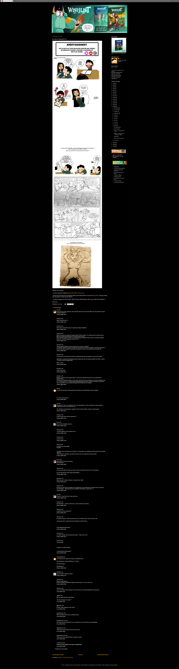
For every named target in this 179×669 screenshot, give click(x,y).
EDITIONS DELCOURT (116, 75)
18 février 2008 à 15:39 (61, 322)
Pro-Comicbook (117, 127)
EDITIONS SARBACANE (117, 72)
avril (115, 122)
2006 (114, 144)
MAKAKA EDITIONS (116, 74)
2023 (114, 83)
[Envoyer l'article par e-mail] (65, 304)
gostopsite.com (60, 613)
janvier (115, 140)
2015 (114, 94)
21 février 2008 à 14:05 (61, 529)
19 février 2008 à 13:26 (61, 433)
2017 (114, 90)
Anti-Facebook (117, 129)
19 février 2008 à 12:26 (61, 425)
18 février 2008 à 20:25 (61, 364)
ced (57, 309)
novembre (116, 109)
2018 (114, 88)
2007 (114, 142)
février (115, 125)
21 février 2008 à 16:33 (61, 536)
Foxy (58, 422)
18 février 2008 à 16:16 (61, 329)
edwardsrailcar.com (61, 635)
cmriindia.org (60, 642)
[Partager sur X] (70, 304)
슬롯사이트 (59, 605)
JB (57, 388)
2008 (114, 106)
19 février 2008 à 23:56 (61, 497)
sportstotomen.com (61, 620)
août (115, 115)
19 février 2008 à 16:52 (61, 455)
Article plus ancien (102, 654)
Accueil (80, 654)
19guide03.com (60, 627)
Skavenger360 (60, 557)
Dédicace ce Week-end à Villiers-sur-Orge (119, 134)
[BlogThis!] (69, 304)
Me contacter (114, 67)
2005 (114, 146)
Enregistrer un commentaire (61, 648)
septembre (116, 113)
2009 (114, 104)
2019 (114, 86)
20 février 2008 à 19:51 (61, 512)
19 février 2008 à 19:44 (61, 474)
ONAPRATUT (114, 78)
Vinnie (58, 459)
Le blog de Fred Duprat (119, 182)
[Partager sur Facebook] (71, 304)
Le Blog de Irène (117, 176)
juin (115, 118)
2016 (114, 92)
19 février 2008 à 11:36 (61, 418)
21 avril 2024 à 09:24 (61, 609)
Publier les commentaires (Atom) (66, 657)
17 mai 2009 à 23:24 (61, 601)
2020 (114, 85)
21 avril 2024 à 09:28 (61, 646)
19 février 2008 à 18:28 (61, 464)
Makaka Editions (95, 295)
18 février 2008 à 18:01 (61, 350)
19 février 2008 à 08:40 (61, 384)
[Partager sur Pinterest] (73, 304)
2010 (114, 102)
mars (115, 123)
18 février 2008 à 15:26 (61, 314)
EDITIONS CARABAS (116, 77)
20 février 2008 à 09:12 (61, 505)
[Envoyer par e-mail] (67, 304)
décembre (116, 107)
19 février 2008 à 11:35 (61, 410)
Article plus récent (57, 654)
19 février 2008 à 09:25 (61, 399)
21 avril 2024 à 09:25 (61, 624)
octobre (116, 111)
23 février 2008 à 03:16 (61, 568)
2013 (114, 97)
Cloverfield (116, 136)
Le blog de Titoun (118, 180)
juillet (115, 116)
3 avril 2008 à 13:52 (61, 591)
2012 (114, 99)
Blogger (115, 665)
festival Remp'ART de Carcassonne (76, 293)
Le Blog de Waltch (118, 175)
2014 (114, 95)
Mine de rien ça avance (119, 138)
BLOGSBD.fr (116, 166)
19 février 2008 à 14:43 (61, 440)
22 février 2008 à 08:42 (61, 552)
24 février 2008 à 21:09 (61, 584)
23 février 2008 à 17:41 (61, 575)
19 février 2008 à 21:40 (61, 481)
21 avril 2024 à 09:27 (61, 638)
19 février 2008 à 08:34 (61, 371)
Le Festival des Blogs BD (119, 168)
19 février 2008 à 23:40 (61, 490)
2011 (114, 101)
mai (115, 120)
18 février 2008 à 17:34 (61, 340)
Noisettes (59, 572)
